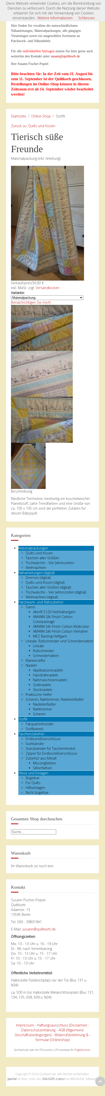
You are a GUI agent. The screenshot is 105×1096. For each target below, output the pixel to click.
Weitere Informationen (55, 18)
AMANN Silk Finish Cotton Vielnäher (60, 631)
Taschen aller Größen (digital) (48, 587)
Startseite (18, 116)
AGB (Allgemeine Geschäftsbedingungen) (49, 1032)
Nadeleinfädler (44, 704)
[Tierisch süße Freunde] (47, 223)
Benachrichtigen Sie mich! (31, 302)
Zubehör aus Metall (41, 758)
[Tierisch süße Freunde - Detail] (42, 327)
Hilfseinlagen (35, 787)
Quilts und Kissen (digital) (45, 582)
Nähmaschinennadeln (50, 680)
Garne (30, 607)
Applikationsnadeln (48, 670)
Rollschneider (43, 650)
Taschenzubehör (31, 734)
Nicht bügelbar (37, 792)
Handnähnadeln (45, 675)
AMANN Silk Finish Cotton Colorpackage (53, 619)
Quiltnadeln (42, 684)
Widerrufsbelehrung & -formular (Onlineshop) (63, 1037)
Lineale (38, 646)
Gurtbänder (35, 743)
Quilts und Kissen (39, 553)
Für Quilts (33, 782)
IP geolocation (82, 1050)
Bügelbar (33, 778)
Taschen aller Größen (42, 558)
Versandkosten (47, 287)
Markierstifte (35, 660)
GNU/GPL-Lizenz (53, 1079)
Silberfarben (42, 768)
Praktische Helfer (39, 694)
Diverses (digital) (38, 577)
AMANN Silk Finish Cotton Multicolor (61, 626)
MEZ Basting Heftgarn (50, 636)
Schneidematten (46, 655)
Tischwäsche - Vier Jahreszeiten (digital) (56, 592)
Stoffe (23, 719)
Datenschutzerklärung (38, 1030)
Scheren (39, 714)
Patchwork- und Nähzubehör (40, 602)
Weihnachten (36, 567)
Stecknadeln (42, 689)
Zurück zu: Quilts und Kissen (33, 126)
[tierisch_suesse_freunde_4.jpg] (42, 419)
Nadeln (31, 665)
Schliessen (86, 18)
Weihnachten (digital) (42, 597)
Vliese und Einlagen (33, 773)
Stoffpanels (34, 728)
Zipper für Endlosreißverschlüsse (51, 753)
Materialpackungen (33, 548)
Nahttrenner (42, 709)
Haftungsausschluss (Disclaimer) (62, 1025)
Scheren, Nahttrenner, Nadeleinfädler (55, 699)
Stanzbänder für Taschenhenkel (50, 748)
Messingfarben (44, 763)
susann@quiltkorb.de (65, 56)
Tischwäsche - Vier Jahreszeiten (50, 562)
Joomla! (12, 1079)
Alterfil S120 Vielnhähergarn (54, 612)
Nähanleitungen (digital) (36, 572)
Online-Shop (41, 116)
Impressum (25, 1025)
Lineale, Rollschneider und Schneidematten (59, 641)
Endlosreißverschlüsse (43, 738)
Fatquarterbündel (39, 724)
